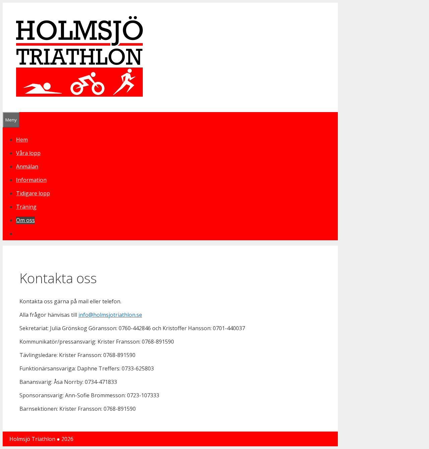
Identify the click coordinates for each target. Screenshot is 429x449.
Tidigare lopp (33, 193)
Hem (22, 139)
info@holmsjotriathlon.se (110, 314)
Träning (26, 206)
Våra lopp (28, 153)
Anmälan (27, 166)
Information (31, 180)
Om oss (25, 220)
